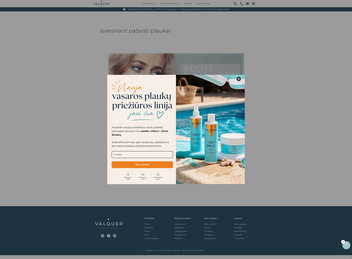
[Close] (239, 79)
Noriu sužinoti (142, 164)
